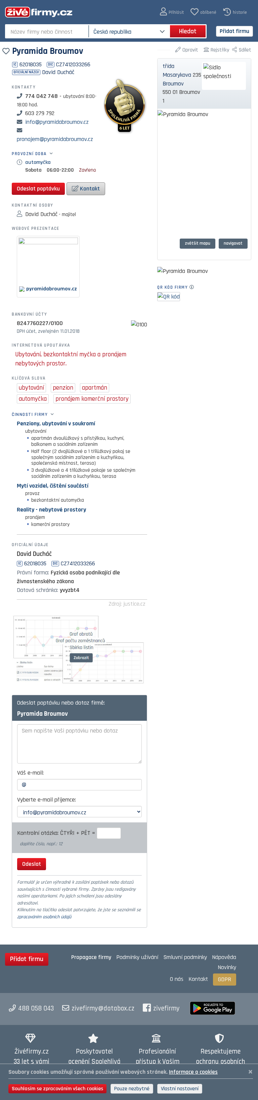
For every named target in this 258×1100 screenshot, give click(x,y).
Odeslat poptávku (38, 188)
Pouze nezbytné (131, 1088)
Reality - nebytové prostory (51, 509)
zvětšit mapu (197, 243)
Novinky (227, 967)
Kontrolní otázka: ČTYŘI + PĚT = (57, 833)
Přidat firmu (234, 31)
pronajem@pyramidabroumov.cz (55, 139)
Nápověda (224, 957)
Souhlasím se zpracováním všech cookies (57, 1088)
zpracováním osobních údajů (44, 917)
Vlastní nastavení (180, 1088)
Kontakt (89, 188)
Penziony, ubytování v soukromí (56, 423)
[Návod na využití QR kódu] (193, 287)
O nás (176, 979)
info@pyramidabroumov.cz (57, 122)
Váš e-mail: (30, 773)
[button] (172, 12)
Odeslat (31, 864)
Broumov (173, 83)
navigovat (233, 243)
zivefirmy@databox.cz (103, 1008)
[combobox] (47, 31)
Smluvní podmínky (185, 957)
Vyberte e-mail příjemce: (46, 800)
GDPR (224, 979)
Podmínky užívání (137, 957)
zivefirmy (166, 1008)
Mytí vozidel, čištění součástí (52, 486)
